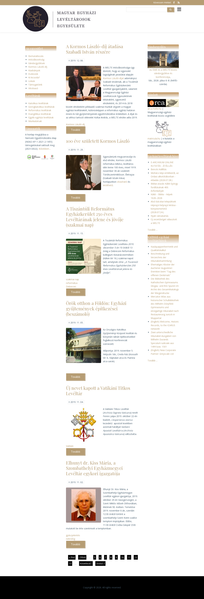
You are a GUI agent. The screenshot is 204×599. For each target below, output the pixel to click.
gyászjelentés (73, 535)
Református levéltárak (39, 110)
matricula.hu (154, 138)
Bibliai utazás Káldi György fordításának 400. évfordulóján (164, 187)
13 (70, 563)
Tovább (78, 130)
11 (129, 557)
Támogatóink (35, 84)
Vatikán (69, 445)
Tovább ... (152, 229)
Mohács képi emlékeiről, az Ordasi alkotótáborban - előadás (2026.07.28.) (165, 176)
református (72, 283)
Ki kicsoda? (34, 77)
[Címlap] (60, 19)
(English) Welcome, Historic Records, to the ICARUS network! (165, 325)
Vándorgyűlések (36, 63)
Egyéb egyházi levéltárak (41, 117)
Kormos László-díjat (113, 78)
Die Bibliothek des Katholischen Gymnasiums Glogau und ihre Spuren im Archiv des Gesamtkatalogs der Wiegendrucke (165, 286)
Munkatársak (35, 121)
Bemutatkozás (36, 56)
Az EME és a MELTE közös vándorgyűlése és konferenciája (163, 73)
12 (136, 557)
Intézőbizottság (36, 59)
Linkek (31, 81)
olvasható (122, 181)
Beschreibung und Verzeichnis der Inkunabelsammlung (161, 257)
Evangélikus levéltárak (39, 113)
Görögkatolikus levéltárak (41, 106)
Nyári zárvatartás (159, 215)
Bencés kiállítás (159, 169)
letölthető (108, 185)
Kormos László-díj (37, 66)
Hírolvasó (33, 88)
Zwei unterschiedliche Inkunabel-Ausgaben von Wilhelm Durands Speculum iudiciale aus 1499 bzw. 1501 (163, 339)
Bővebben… (45, 148)
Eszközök (33, 73)
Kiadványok (34, 70)
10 (122, 557)
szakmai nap (72, 279)
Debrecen (71, 286)
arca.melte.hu (154, 108)
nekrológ (70, 538)
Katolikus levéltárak (38, 103)
